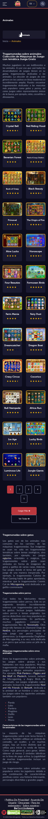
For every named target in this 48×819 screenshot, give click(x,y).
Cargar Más (23, 511)
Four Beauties (12, 282)
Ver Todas (23, 519)
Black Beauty (35, 188)
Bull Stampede (12, 408)
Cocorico (36, 376)
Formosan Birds (36, 282)
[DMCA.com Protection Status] (13, 814)
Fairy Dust (35, 314)
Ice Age (12, 439)
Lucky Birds (35, 439)
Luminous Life (12, 470)
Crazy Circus (12, 376)
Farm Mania (12, 314)
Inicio (5, 41)
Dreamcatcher (12, 345)
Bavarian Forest (12, 157)
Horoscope (35, 251)
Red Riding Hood (35, 126)
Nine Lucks (12, 251)
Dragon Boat (36, 345)
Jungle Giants (35, 470)
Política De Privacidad (17, 800)
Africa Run (36, 408)
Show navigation (5, 4)
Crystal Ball (12, 126)
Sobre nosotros (31, 806)
